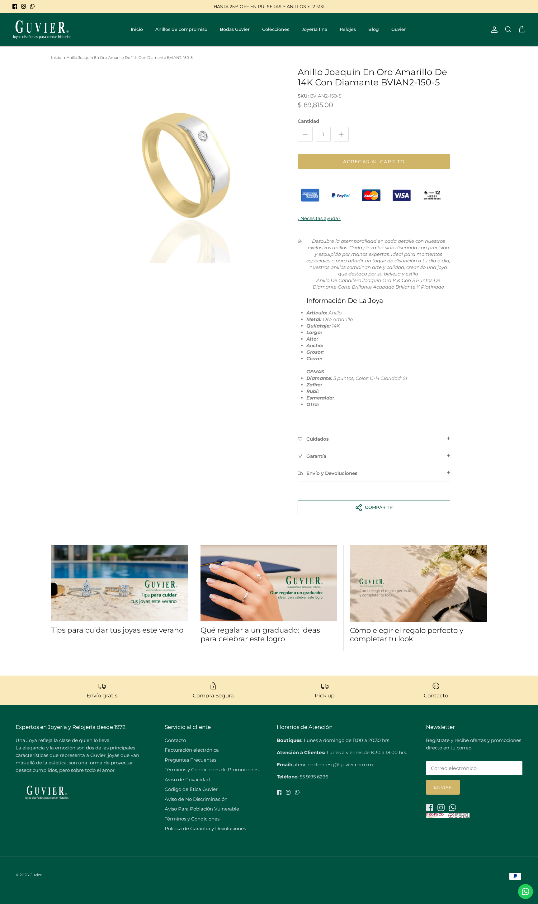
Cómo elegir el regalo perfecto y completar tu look (406, 634)
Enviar (443, 787)
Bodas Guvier (235, 29)
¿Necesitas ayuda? (319, 218)
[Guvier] (42, 29)
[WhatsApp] (32, 6)
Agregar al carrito (374, 162)
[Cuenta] (493, 29)
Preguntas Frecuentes (190, 760)
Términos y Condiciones (192, 819)
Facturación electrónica (192, 750)
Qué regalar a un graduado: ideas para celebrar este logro (260, 634)
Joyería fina (314, 29)
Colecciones (275, 29)
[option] (186, 165)
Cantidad (308, 121)
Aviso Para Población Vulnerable (202, 809)
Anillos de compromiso (181, 29)
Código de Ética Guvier (191, 789)
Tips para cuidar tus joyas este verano (117, 630)
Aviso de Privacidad (187, 779)
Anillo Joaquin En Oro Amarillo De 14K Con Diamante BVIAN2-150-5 (130, 57)
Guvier (398, 29)
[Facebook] (14, 6)
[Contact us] (525, 891)
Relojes (348, 29)
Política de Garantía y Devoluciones (205, 828)
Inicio (137, 29)
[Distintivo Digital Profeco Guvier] (448, 817)
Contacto (175, 740)
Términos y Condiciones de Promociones (211, 769)
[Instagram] (23, 6)
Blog (373, 29)
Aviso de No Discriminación (196, 799)
